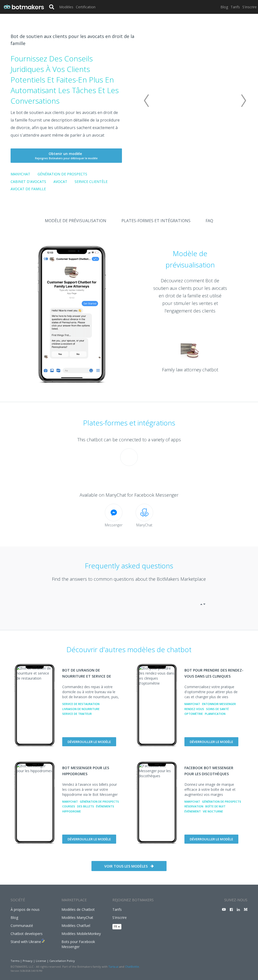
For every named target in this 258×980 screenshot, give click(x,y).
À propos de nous (25, 909)
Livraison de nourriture (81, 709)
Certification (85, 7)
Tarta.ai (113, 966)
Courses (68, 806)
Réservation (193, 806)
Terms (15, 961)
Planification (215, 714)
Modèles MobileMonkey (81, 933)
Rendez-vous (194, 709)
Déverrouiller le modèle (89, 741)
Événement (192, 811)
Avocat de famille (28, 188)
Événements (105, 806)
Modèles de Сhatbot (78, 909)
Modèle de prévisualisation (75, 220)
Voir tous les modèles (126, 866)
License (41, 961)
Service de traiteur (77, 714)
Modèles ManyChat (77, 917)
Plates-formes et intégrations (155, 220)
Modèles (66, 7)
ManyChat (20, 174)
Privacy (28, 961)
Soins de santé (217, 709)
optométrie (193, 714)
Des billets (85, 806)
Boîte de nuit (215, 806)
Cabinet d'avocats (28, 181)
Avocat (60, 181)
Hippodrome (71, 811)
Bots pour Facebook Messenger (78, 944)
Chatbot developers (27, 933)
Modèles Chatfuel (75, 925)
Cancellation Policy (62, 961)
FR (116, 926)
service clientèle (91, 181)
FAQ (209, 220)
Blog (224, 7)
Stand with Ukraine (26, 941)
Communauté (22, 925)
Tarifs (235, 7)
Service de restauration (81, 704)
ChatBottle (132, 966)
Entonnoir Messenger (219, 704)
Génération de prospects (62, 174)
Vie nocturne (213, 811)
